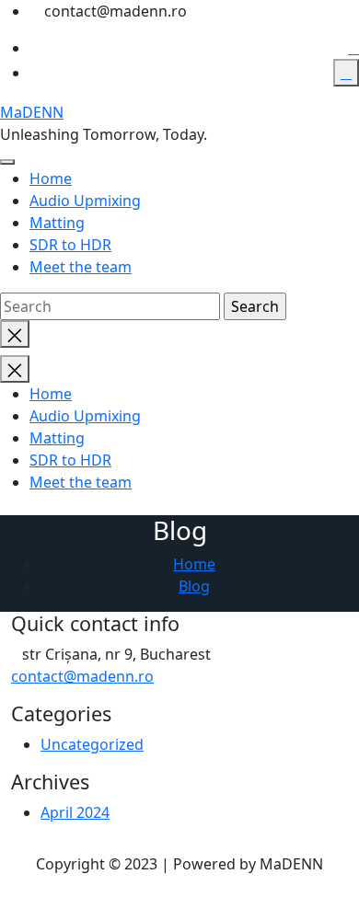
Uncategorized (92, 744)
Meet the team (80, 267)
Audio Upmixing (85, 200)
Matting (57, 223)
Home (50, 178)
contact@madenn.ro (82, 676)
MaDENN (32, 112)
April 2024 (75, 812)
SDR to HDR (70, 245)
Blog (194, 586)
